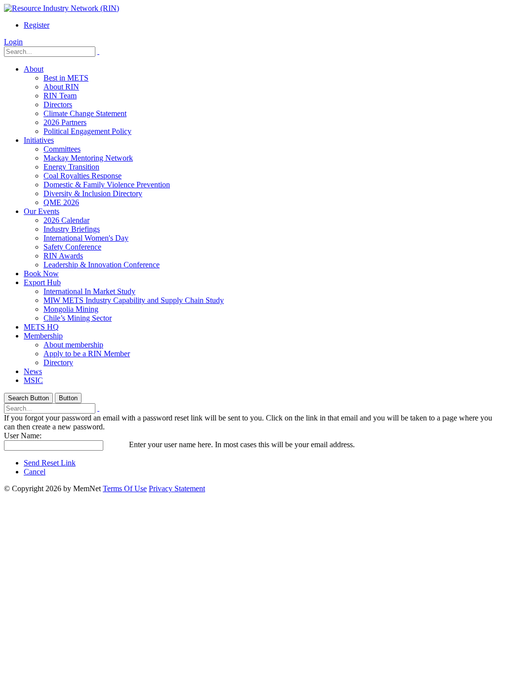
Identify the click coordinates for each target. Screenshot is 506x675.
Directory (58, 362)
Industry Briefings (71, 229)
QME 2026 (61, 202)
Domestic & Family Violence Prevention (106, 184)
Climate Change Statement (84, 113)
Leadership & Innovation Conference (101, 264)
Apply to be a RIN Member (86, 353)
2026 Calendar (66, 220)
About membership (73, 344)
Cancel (34, 471)
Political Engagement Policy (87, 131)
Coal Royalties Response (82, 175)
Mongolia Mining (70, 309)
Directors (57, 104)
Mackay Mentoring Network (88, 158)
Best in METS (65, 78)
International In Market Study (89, 291)
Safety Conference (72, 247)
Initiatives (39, 140)
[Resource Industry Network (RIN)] (61, 8)
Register (36, 25)
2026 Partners (64, 122)
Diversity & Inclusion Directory (92, 193)
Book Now (41, 273)
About (33, 69)
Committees (62, 149)
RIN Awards (63, 256)
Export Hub (42, 282)
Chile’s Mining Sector (77, 318)
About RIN (61, 87)
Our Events (41, 211)
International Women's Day (85, 238)
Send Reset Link (50, 463)
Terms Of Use (125, 488)
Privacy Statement (177, 488)
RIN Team (60, 95)
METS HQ (41, 327)
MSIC (33, 380)
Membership (43, 336)
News (33, 371)
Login (13, 42)
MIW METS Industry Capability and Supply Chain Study (133, 300)
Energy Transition (71, 167)
